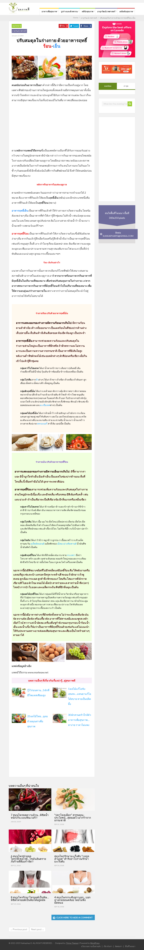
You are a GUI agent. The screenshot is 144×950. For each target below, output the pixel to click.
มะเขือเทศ (45, 405)
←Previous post (18, 929)
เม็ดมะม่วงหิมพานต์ (66, 543)
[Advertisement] (51, 125)
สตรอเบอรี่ (42, 423)
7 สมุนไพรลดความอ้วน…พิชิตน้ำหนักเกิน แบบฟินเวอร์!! (30, 816)
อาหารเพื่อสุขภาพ (49, 11)
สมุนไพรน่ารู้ (16, 26)
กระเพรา (71, 555)
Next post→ (37, 929)
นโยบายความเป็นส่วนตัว (91, 946)
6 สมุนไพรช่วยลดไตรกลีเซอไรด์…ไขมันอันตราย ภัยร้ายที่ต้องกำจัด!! (28, 858)
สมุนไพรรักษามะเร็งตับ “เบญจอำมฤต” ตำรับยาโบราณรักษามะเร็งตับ (71, 858)
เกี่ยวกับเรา (108, 946)
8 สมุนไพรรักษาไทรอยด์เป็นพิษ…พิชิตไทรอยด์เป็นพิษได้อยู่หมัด (30, 899)
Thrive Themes (72, 943)
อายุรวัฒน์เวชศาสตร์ (106, 11)
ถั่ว (37, 379)
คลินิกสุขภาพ (87, 11)
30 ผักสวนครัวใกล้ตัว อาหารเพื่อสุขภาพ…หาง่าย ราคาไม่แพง (79, 719)
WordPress (95, 943)
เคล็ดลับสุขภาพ (126, 11)
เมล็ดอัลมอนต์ (37, 543)
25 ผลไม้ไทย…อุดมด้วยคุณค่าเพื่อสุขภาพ (37, 721)
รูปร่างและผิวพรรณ (69, 11)
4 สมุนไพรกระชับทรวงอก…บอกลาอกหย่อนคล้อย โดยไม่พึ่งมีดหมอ (72, 900)
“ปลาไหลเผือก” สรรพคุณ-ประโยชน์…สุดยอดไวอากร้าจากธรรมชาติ (72, 817)
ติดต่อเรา (118, 946)
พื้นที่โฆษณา (130, 946)
